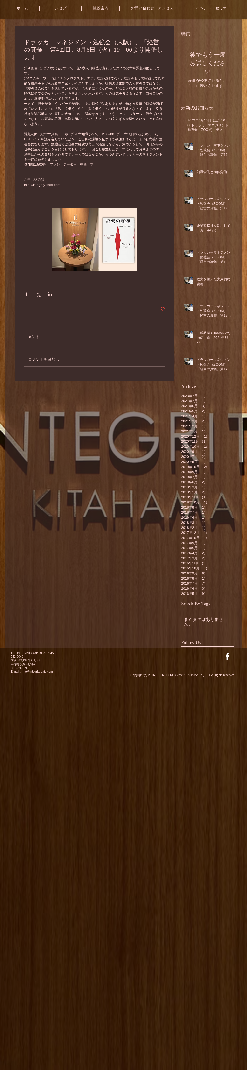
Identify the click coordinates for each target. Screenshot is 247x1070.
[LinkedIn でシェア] (50, 294)
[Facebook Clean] (227, 656)
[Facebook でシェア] (26, 294)
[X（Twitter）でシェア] (38, 294)
